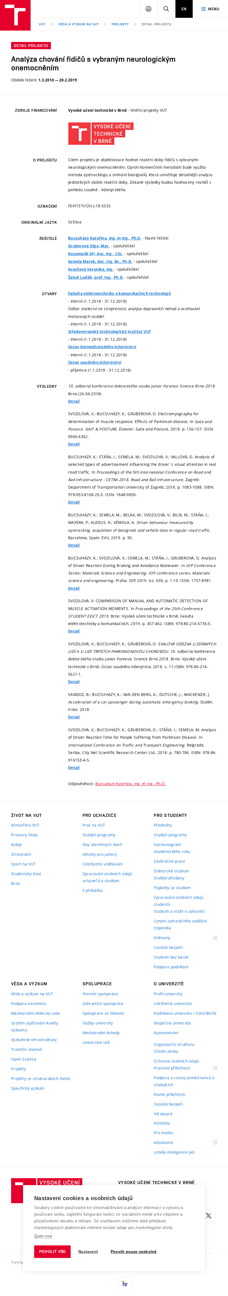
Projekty (120, 24)
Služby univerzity (98, 1023)
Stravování (21, 854)
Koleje (16, 844)
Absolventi (170, 1143)
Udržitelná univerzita (173, 1003)
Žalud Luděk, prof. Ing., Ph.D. (95, 277)
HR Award (163, 1113)
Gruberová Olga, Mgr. (89, 245)
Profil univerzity (168, 993)
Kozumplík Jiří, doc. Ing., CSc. (95, 253)
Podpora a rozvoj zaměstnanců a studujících (184, 1081)
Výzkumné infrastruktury (34, 1039)
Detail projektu (157, 24)
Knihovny (169, 938)
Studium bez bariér (171, 957)
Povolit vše (52, 1252)
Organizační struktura (174, 1044)
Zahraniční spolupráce (103, 1003)
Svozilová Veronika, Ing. (91, 269)
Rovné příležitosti (169, 1094)
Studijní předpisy (169, 877)
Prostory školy (24, 834)
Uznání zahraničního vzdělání (180, 921)
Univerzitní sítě (96, 1042)
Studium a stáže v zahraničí (179, 911)
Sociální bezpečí (168, 947)
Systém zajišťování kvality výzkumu (34, 1026)
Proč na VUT (94, 825)
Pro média (163, 1132)
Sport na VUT (23, 864)
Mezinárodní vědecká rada (35, 1013)
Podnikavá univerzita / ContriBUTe (185, 1013)
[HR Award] (125, 1283)
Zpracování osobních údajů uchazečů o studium (107, 877)
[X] (208, 1216)
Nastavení (88, 1252)
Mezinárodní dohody (101, 1032)
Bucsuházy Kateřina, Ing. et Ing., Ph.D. (104, 238)
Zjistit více (43, 1236)
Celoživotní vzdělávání (103, 864)
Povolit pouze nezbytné (134, 1252)
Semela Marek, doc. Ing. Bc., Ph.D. (100, 261)
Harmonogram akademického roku (172, 848)
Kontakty (162, 1123)
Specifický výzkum (27, 1088)
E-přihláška (93, 890)
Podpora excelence (28, 1003)
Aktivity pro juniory (100, 854)
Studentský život (26, 873)
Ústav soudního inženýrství (94, 362)
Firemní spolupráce (100, 993)
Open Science (23, 1059)
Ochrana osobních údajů (176, 1061)
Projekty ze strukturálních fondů (40, 1078)
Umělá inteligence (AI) (174, 1152)
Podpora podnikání (171, 966)
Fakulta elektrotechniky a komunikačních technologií (119, 293)
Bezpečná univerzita (172, 1023)
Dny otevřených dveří (102, 844)
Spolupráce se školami (103, 1013)
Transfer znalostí (26, 1049)
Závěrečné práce (169, 861)
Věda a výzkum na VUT (78, 24)
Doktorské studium (171, 871)
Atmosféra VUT (25, 825)
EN (184, 9)
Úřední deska (166, 1051)
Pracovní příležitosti (179, 1068)
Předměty (163, 825)
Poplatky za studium (172, 887)
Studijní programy (99, 834)
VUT (42, 24)
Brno (15, 883)
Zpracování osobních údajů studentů (178, 901)
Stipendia (162, 928)
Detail (74, 401)
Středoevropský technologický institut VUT (109, 331)
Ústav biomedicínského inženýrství (102, 346)
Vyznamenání (166, 1032)
